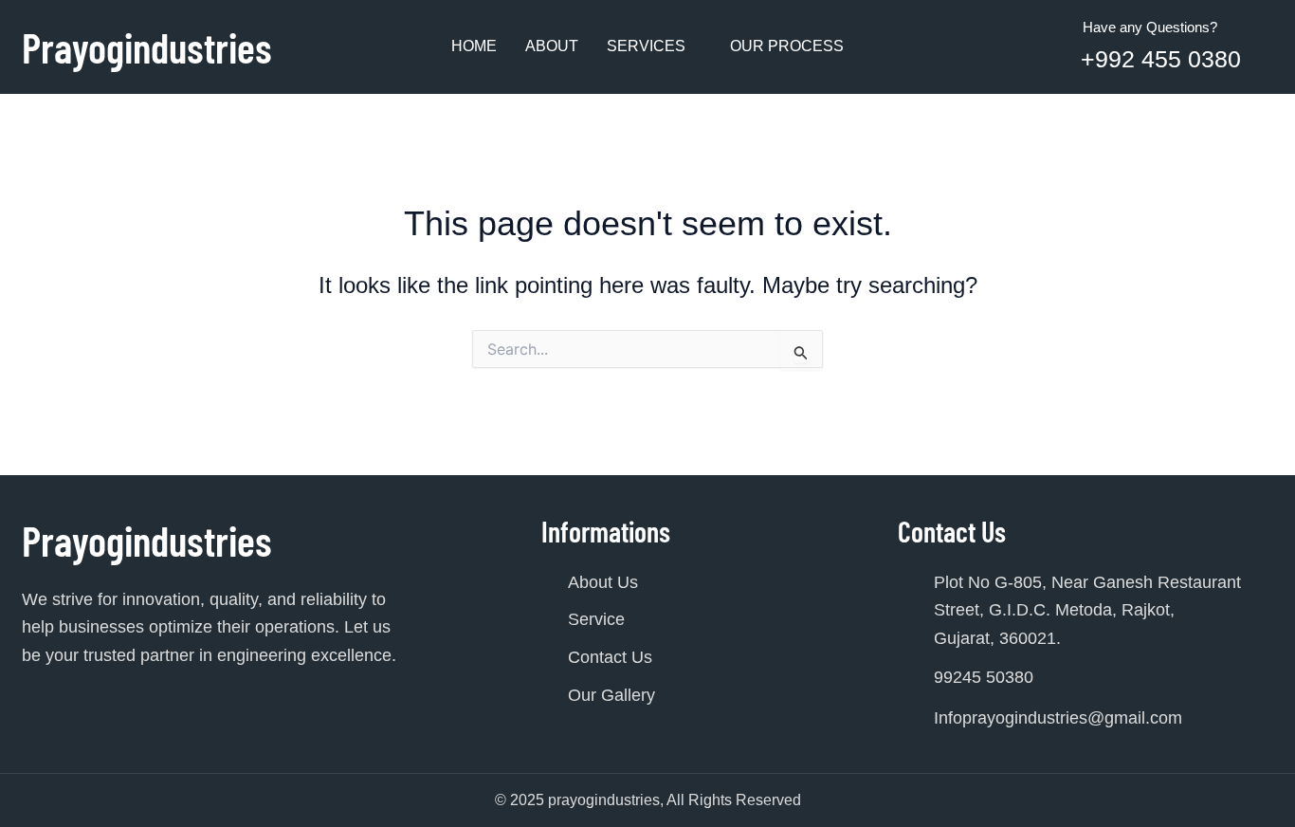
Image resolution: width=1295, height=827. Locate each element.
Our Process (787, 46)
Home (474, 46)
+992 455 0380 (1161, 59)
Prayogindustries (147, 47)
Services (646, 46)
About (551, 46)
